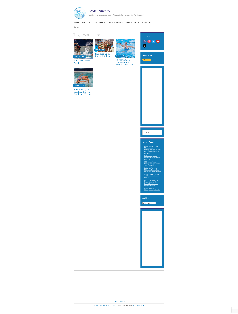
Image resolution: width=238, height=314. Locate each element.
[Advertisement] (152, 98)
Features (84, 22)
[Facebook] (144, 41)
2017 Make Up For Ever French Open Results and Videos (82, 91)
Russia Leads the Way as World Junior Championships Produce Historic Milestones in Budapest (152, 149)
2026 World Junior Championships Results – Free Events (152, 157)
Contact (77, 27)
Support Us (146, 22)
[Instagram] (149, 41)
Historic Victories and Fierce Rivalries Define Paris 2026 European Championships (151, 183)
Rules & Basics (131, 22)
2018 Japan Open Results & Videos (102, 54)
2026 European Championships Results (152, 189)
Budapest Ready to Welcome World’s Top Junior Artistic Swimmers (152, 170)
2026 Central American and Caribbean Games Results (152, 176)
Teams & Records (115, 22)
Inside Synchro (99, 11)
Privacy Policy (119, 301)
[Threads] (144, 46)
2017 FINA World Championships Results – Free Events (125, 62)
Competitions (98, 22)
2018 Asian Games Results (82, 61)
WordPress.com (138, 305)
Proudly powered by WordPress (104, 305)
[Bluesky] (153, 41)
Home (76, 22)
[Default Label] (158, 41)
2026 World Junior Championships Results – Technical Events (152, 163)
